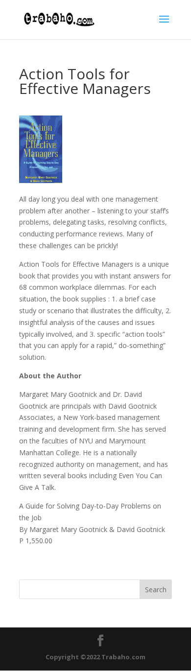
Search (156, 589)
